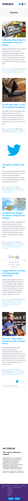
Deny (17, 498)
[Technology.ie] (7, 4)
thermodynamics (14, 246)
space (9, 132)
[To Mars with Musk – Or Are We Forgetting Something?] (14, 90)
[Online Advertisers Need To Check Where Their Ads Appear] (14, 29)
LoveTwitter (17, 190)
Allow (10, 498)
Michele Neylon (7, 299)
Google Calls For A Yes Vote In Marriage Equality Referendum (11, 261)
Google (22, 70)
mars (6, 132)
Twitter (22, 190)
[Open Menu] (25, 4)
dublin (3, 245)
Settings (23, 485)
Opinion (8, 70)
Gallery (16, 29)
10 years (21, 188)
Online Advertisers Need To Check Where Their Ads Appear (11, 29)
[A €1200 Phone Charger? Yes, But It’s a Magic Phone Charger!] (14, 204)
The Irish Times (6, 246)
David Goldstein (8, 68)
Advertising (17, 70)
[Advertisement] (13, 411)
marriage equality (11, 302)
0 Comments (20, 72)
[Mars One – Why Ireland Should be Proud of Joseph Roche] (14, 324)
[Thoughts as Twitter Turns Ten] (14, 150)
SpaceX (13, 132)
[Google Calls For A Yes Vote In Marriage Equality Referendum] (14, 261)
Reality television (6, 374)
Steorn (23, 245)
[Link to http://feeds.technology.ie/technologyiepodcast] (22, 4)
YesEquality (16, 304)
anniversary (5, 190)
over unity (18, 245)
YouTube (14, 72)
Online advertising (6, 72)
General (4, 70)
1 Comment (10, 192)
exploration (12, 372)
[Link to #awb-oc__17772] (20, 4)
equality (12, 301)
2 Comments (19, 132)
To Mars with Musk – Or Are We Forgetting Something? (11, 90)
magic (13, 245)
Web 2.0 (4, 192)
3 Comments (18, 374)
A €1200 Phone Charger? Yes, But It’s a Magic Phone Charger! (11, 204)
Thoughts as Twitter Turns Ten (11, 150)
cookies (6, 485)
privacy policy (15, 486)
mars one (21, 372)
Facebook (10, 190)
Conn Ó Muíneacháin (9, 129)
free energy (9, 245)
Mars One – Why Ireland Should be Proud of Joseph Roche (11, 324)
